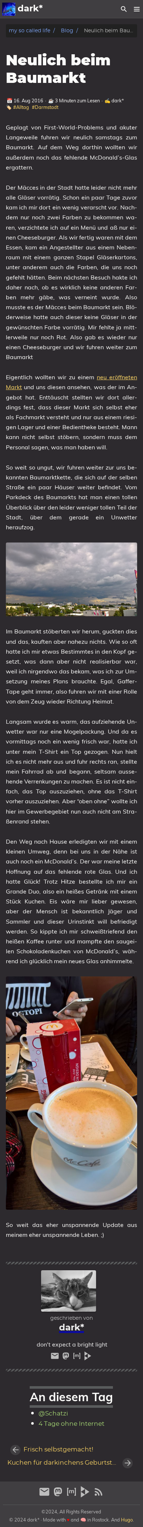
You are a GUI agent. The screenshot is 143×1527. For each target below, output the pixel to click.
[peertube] (87, 1357)
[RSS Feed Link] (98, 1494)
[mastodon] (66, 1357)
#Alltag (21, 107)
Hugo (127, 1520)
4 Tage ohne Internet (71, 1424)
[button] (136, 9)
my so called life (29, 30)
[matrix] (77, 1357)
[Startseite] (8, 9)
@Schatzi (53, 1414)
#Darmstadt (45, 107)
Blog (67, 30)
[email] (55, 1357)
